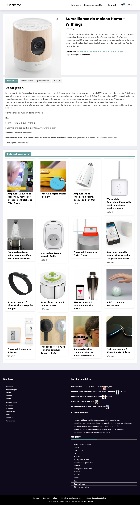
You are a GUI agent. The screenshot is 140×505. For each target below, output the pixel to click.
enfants (9, 386)
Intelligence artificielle (83, 469)
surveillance (117, 51)
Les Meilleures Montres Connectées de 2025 (92, 432)
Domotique (78, 450)
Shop (55, 498)
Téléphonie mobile (81, 487)
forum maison (110, 138)
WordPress (60, 502)
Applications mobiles (82, 444)
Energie (77, 456)
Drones (77, 453)
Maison (77, 472)
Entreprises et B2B (81, 459)
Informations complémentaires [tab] (35, 81)
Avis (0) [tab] (57, 81)
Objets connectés (93, 5)
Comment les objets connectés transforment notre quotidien (99, 429)
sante (106, 51)
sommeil (9, 418)
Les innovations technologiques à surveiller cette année (96, 426)
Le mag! (46, 498)
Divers (76, 447)
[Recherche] (129, 5)
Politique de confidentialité (95, 498)
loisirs (8, 393)
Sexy (76, 481)
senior (8, 415)
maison (84, 51)
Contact (111, 5)
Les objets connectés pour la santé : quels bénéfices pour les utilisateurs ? (104, 423)
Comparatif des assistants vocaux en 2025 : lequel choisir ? (97, 420)
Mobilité (77, 475)
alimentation (11, 402)
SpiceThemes (88, 502)
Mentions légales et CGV (71, 498)
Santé (76, 478)
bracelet (9, 408)
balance (9, 405)
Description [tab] (12, 81)
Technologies (79, 484)
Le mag (75, 5)
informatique (11, 390)
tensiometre (11, 421)
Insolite (77, 466)
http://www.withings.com (44, 128)
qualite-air (95, 51)
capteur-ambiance (82, 54)
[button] (57, 19)
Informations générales (83, 462)
